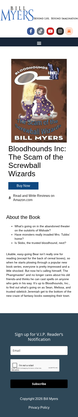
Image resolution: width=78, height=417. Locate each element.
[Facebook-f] (31, 31)
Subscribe (39, 384)
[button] (39, 43)
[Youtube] (50, 31)
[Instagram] (60, 31)
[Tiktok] (40, 31)
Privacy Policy (39, 407)
